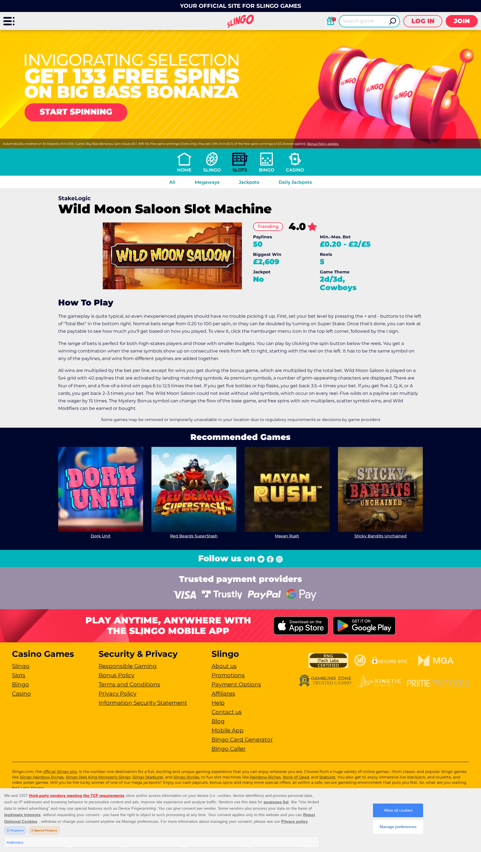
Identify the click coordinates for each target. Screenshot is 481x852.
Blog (218, 721)
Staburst (327, 777)
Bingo (266, 170)
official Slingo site (60, 771)
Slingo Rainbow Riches (42, 777)
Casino (295, 170)
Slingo (212, 170)
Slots (239, 170)
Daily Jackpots (295, 182)
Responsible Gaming (128, 666)
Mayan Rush (287, 535)
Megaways (207, 182)
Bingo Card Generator (242, 739)
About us (224, 666)
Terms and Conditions (129, 684)
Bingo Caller (229, 748)
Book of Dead (296, 777)
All (172, 182)
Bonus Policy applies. (323, 144)
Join (462, 21)
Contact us (227, 712)
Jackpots (249, 182)
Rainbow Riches (265, 777)
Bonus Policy (116, 675)
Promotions (228, 675)
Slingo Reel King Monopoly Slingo (98, 777)
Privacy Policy (117, 693)
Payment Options (236, 684)
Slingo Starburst (147, 777)
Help (218, 702)
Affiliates (223, 693)
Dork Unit (101, 535)
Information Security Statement (143, 702)
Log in (423, 21)
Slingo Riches (186, 777)
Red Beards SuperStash (194, 535)
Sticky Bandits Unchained (380, 535)
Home (184, 170)
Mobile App (228, 730)
